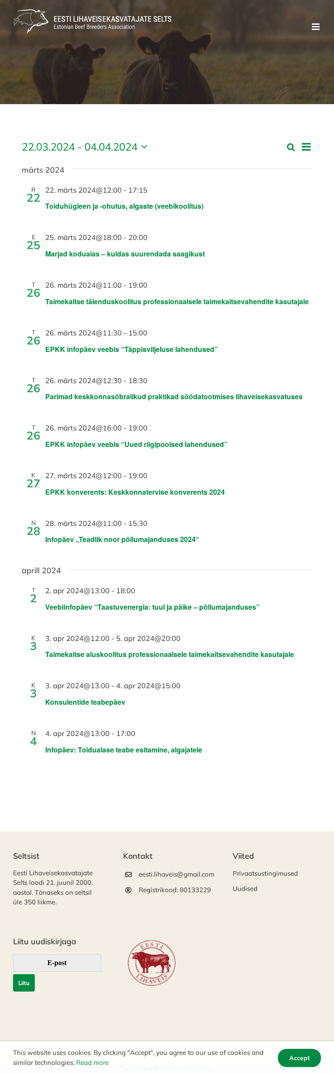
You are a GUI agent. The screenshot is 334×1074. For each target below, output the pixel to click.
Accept (299, 1058)
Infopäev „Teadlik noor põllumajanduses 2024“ (122, 539)
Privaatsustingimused (265, 873)
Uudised (245, 888)
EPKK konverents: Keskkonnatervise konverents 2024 (135, 492)
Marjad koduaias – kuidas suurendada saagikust (125, 254)
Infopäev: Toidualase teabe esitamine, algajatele (123, 750)
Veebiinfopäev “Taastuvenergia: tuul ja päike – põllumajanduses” (152, 607)
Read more (92, 1062)
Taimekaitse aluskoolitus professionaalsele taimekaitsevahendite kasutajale (169, 654)
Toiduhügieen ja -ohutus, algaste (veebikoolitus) (124, 206)
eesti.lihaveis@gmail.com (175, 874)
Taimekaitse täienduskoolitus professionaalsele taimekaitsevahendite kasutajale (177, 301)
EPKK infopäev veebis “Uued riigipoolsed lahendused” (137, 444)
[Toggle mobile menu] (316, 26)
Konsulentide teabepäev (85, 702)
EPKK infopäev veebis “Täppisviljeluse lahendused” (132, 349)
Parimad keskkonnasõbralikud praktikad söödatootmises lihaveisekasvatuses (174, 396)
